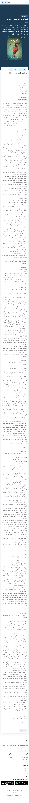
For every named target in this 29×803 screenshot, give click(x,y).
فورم (12, 761)
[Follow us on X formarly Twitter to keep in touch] (20, 749)
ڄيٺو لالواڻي (12, 36)
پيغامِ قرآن (26, 772)
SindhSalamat (24, 790)
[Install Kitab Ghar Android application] (21, 782)
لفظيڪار (26, 770)
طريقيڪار (12, 756)
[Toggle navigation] (9, 2)
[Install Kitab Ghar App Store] (7, 782)
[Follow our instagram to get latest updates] (23, 749)
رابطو (27, 761)
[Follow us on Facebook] (27, 749)
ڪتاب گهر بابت (25, 756)
